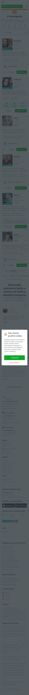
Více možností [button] (14, 362)
